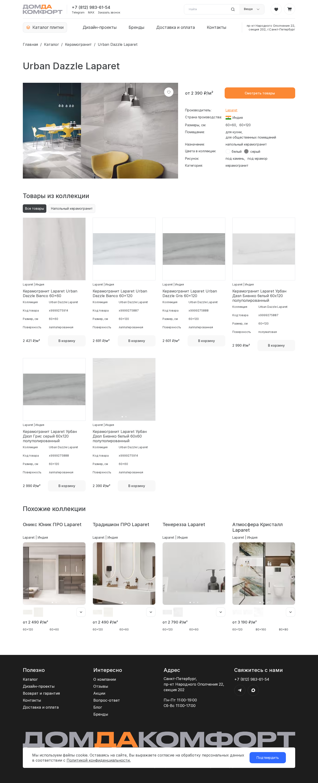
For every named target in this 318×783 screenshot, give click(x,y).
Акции (99, 693)
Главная (30, 44)
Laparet (231, 110)
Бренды (136, 27)
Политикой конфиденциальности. (99, 760)
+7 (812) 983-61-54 (91, 7)
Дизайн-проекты (100, 27)
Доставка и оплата (175, 27)
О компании (104, 679)
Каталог (51, 44)
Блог (97, 707)
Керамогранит (78, 44)
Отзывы (100, 686)
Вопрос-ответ (106, 700)
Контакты (216, 27)
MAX (91, 12)
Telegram (78, 12)
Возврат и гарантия (41, 693)
